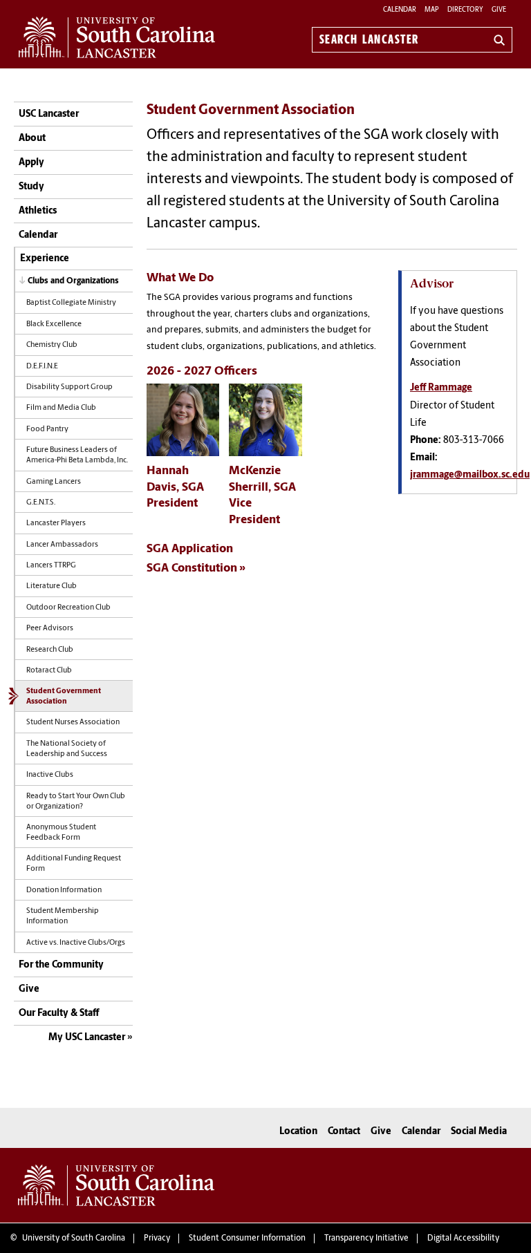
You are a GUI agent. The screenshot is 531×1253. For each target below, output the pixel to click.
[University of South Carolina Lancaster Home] (117, 37)
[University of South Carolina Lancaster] (116, 1185)
